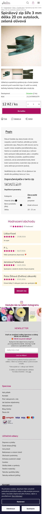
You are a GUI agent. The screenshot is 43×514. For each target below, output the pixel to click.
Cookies (5, 462)
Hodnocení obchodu (21, 221)
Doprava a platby (8, 442)
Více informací (17, 496)
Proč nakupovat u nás (10, 399)
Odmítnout (11, 509)
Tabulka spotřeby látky (10, 472)
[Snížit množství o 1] (28, 104)
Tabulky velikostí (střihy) (11, 475)
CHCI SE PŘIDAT (21, 355)
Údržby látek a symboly (11, 465)
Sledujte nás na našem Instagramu (22, 305)
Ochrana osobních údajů (11, 459)
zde (30, 372)
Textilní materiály (8, 469)
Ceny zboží (6, 449)
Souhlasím (31, 509)
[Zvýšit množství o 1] (39, 104)
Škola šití (5, 412)
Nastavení (20, 502)
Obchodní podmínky (10, 455)
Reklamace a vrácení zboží (12, 452)
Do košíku (21, 111)
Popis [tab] (9, 131)
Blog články (6, 409)
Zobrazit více (21, 291)
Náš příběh (6, 392)
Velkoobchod (7, 406)
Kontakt (5, 396)
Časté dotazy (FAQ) (9, 445)
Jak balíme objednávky (10, 402)
